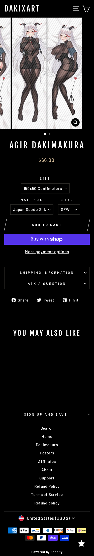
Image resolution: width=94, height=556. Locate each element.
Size (45, 178)
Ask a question (47, 284)
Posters (47, 453)
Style (68, 200)
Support (47, 478)
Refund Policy (47, 486)
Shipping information (47, 272)
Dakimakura (47, 444)
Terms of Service (47, 494)
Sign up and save (45, 414)
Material (32, 200)
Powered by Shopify (47, 552)
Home (47, 436)
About (46, 469)
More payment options (47, 251)
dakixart (22, 8)
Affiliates (47, 461)
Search (47, 428)
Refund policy (47, 503)
